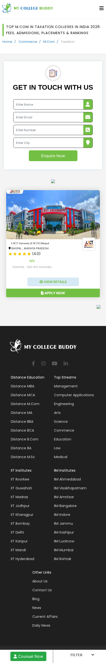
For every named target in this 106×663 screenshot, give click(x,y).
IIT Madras (19, 496)
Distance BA (21, 448)
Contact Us (42, 590)
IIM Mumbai (63, 550)
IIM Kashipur (64, 532)
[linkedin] (66, 364)
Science (61, 421)
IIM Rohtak (62, 558)
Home (7, 41)
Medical (60, 456)
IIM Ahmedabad (67, 479)
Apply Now (54, 293)
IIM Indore (62, 514)
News (36, 607)
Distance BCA (22, 430)
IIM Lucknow (64, 541)
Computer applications (74, 395)
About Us (40, 581)
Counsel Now (30, 656)
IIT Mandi (18, 550)
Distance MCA (23, 395)
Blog (35, 598)
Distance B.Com (24, 439)
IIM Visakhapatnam (70, 488)
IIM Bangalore (65, 505)
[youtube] (54, 364)
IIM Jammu (63, 523)
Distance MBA (22, 386)
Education (62, 439)
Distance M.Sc (23, 456)
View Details (55, 282)
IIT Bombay (20, 523)
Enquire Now (53, 155)
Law (57, 448)
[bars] (102, 10)
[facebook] (33, 364)
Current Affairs (45, 616)
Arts (57, 412)
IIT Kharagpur (22, 514)
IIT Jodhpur (20, 505)
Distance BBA (22, 421)
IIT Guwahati (21, 488)
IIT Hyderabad (22, 558)
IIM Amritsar (64, 496)
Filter (76, 655)
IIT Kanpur (19, 541)
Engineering (64, 403)
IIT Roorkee (20, 479)
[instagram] (43, 364)
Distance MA (21, 412)
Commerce (27, 41)
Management (66, 386)
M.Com (49, 41)
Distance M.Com (25, 403)
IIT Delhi (17, 532)
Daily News (41, 625)
